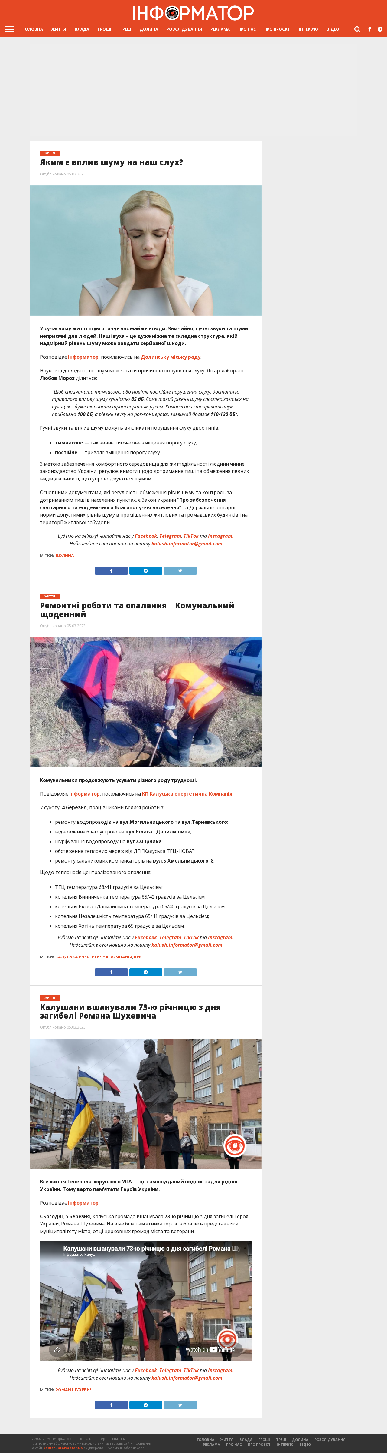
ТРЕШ (125, 29)
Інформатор (83, 357)
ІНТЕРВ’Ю (308, 29)
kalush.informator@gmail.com (186, 543)
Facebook (146, 536)
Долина (64, 555)
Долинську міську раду (170, 357)
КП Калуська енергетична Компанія (187, 793)
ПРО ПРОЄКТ (277, 29)
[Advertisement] (193, 90)
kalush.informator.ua (63, 1447)
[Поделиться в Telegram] (145, 970)
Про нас (247, 29)
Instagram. (221, 536)
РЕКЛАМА (220, 29)
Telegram (170, 536)
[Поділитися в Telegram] (145, 569)
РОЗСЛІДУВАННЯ (184, 29)
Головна (32, 29)
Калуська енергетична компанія (93, 957)
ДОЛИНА (149, 29)
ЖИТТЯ (58, 29)
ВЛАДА (82, 29)
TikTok (191, 536)
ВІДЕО (333, 29)
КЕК (138, 957)
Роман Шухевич (74, 1390)
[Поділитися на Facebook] (111, 569)
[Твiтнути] (180, 569)
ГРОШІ (104, 29)
